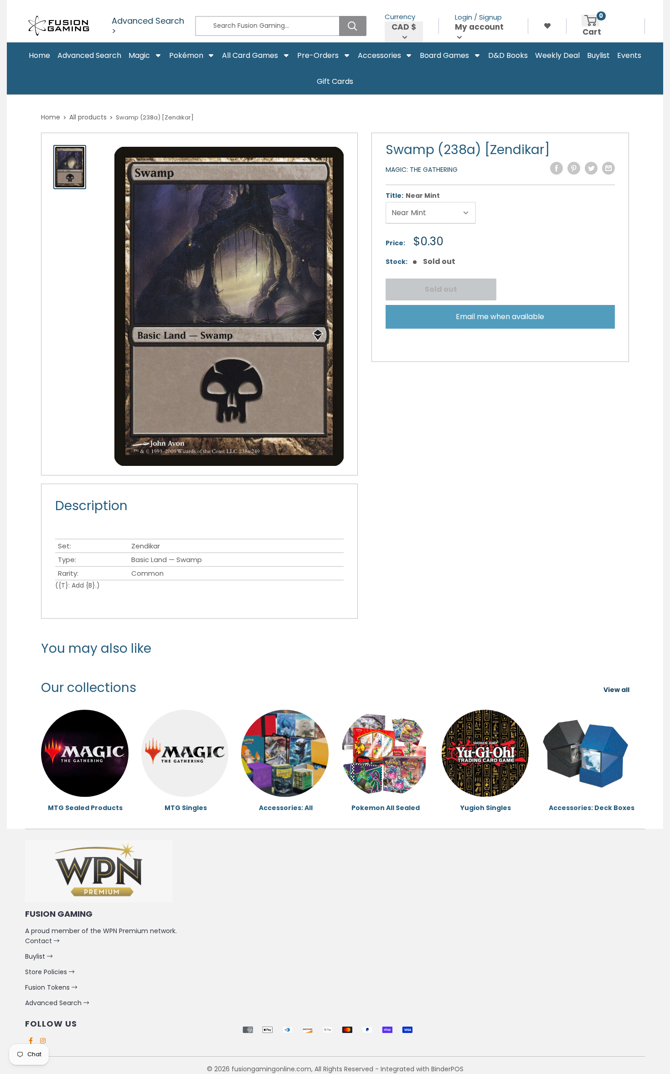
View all (617, 689)
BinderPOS (447, 1069)
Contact (39, 940)
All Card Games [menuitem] (250, 55)
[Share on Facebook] (556, 168)
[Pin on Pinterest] (573, 168)
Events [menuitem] (629, 55)
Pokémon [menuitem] (186, 55)
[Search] (352, 26)
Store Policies (47, 971)
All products (88, 117)
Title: (413, 195)
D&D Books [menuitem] (508, 55)
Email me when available (500, 316)
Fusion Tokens (48, 987)
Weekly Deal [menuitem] (557, 55)
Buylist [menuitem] (598, 55)
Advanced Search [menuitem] (89, 55)
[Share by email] (608, 168)
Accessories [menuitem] (379, 55)
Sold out (440, 289)
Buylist (36, 956)
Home (50, 117)
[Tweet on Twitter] (591, 168)
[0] (590, 20)
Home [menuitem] (39, 55)
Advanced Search (54, 1002)
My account (479, 27)
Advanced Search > (148, 26)
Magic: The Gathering (422, 169)
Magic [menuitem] (139, 55)
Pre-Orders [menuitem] (318, 55)
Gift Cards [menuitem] (335, 81)
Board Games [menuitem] (444, 55)
